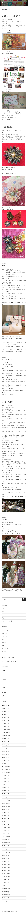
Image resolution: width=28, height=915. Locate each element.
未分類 (4, 651)
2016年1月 (4, 833)
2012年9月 (4, 898)
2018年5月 (4, 751)
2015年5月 (4, 858)
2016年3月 (4, 827)
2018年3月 (4, 757)
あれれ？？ (6, 519)
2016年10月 (5, 806)
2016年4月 (4, 824)
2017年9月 (4, 775)
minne (3, 687)
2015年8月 (4, 849)
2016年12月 (5, 800)
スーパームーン (7, 359)
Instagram (4, 670)
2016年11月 (5, 803)
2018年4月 (4, 754)
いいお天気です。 (8, 402)
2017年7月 (4, 781)
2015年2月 (4, 867)
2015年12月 (5, 836)
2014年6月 (4, 885)
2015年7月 (4, 852)
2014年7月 (4, 882)
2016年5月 (4, 821)
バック (4, 639)
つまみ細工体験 (7, 127)
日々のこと (5, 648)
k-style (6, 2)
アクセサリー (5, 630)
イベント (4, 633)
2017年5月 (4, 787)
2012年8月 (4, 901)
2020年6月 (4, 705)
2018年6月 (4, 748)
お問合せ (4, 695)
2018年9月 (4, 738)
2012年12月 (5, 888)
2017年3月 (4, 794)
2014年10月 (5, 876)
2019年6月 (4, 711)
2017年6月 (4, 784)
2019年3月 (4, 720)
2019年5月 (4, 714)
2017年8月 (4, 778)
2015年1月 (4, 870)
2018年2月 (4, 760)
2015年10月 (5, 842)
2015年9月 (4, 846)
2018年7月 (4, 745)
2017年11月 (5, 769)
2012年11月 (5, 891)
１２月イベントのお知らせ (11, 16)
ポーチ (4, 642)
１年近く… (5, 615)
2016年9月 (4, 809)
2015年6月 (4, 855)
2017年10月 (5, 772)
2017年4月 (4, 790)
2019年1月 (4, 726)
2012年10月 (5, 894)
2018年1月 (4, 763)
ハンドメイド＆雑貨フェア (9, 621)
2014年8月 (4, 879)
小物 (3, 645)
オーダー (4, 636)
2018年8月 (4, 742)
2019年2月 (4, 723)
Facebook (4, 679)
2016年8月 (4, 812)
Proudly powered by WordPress (9, 911)
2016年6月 (4, 818)
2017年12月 (5, 766)
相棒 (3, 265)
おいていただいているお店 (9, 661)
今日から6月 (5, 608)
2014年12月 (5, 873)
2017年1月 (4, 797)
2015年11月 (5, 839)
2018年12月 (5, 729)
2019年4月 (4, 717)
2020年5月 (4, 708)
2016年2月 (4, 830)
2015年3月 (4, 864)
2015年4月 (4, 861)
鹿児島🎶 (4, 618)
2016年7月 (4, 815)
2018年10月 (5, 735)
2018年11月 (5, 732)
